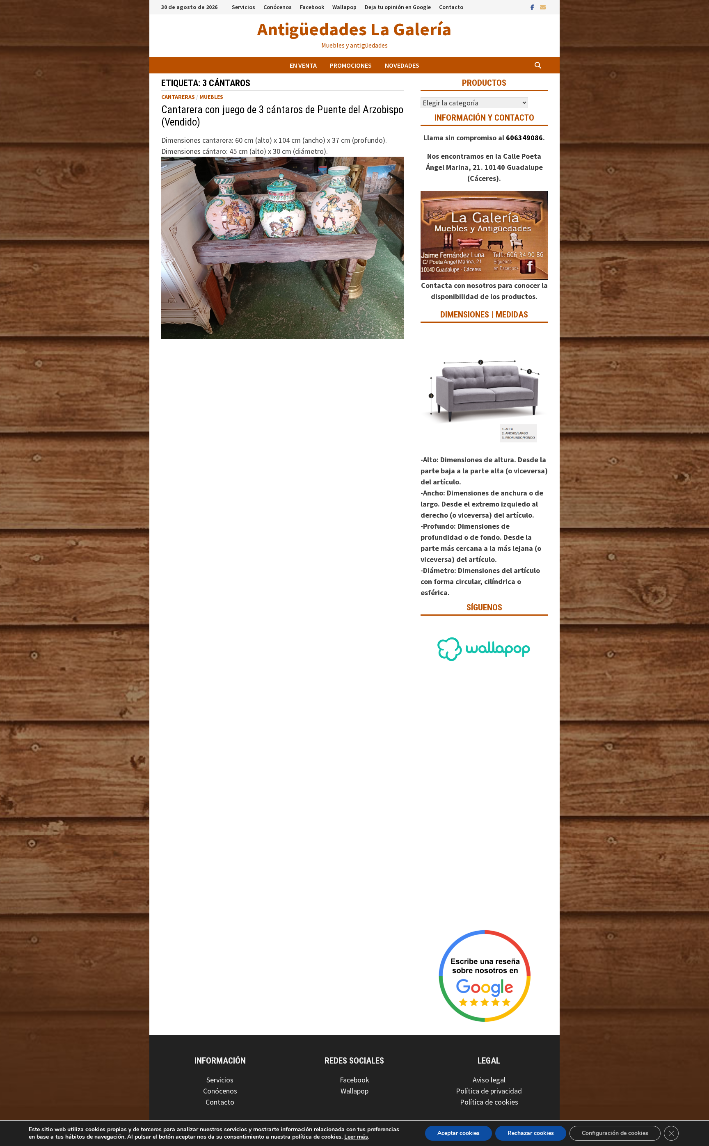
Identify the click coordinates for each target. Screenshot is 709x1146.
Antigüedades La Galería (354, 29)
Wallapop (344, 7)
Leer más (356, 1137)
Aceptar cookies (458, 1133)
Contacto (451, 7)
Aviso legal (489, 1079)
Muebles (211, 96)
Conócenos (277, 7)
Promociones (351, 65)
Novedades (402, 65)
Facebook (312, 7)
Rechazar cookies (531, 1133)
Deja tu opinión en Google (398, 7)
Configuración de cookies (615, 1133)
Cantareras (178, 96)
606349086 (524, 137)
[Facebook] (533, 6)
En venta (303, 65)
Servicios (243, 7)
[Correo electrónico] (543, 6)
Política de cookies (489, 1102)
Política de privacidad (489, 1091)
